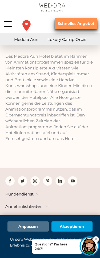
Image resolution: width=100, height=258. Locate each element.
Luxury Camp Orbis (66, 39)
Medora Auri (26, 39)
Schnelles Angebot (76, 23)
